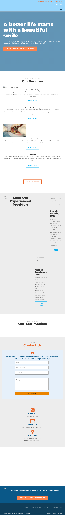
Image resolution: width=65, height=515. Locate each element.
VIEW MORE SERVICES (32, 182)
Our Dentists (36, 507)
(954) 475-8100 (58, 4)
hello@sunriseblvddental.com (55, 3)
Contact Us (57, 507)
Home (26, 507)
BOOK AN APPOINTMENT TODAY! (32, 498)
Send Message (32, 393)
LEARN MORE (32, 100)
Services (47, 507)
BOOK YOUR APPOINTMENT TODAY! (20, 48)
